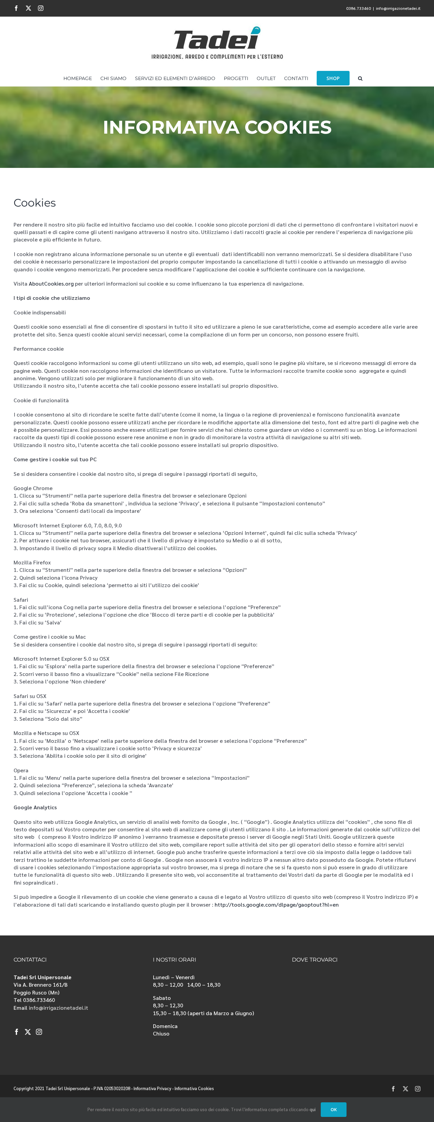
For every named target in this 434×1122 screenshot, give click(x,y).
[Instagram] (39, 1032)
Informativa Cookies (194, 1088)
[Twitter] (28, 1032)
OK (334, 1109)
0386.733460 (358, 8)
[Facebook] (17, 1032)
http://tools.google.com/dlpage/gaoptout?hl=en (277, 904)
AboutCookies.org (51, 283)
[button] (360, 77)
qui (313, 1109)
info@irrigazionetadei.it (398, 8)
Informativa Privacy (152, 1088)
